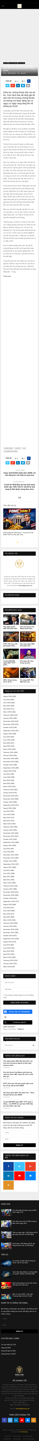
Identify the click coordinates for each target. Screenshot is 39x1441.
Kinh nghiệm (17, 1439)
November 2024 (8, 761)
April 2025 (6, 746)
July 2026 (6, 699)
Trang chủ (8, 1436)
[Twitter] (10, 1420)
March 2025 (7, 749)
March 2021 (7, 883)
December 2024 (8, 758)
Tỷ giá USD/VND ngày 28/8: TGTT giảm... (9, 662)
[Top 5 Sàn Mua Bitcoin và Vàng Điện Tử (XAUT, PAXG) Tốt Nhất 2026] (6, 1274)
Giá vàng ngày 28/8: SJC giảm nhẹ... (27, 645)
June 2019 (7, 948)
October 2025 (8, 727)
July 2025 (6, 737)
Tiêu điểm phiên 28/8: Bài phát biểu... (10, 627)
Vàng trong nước (27, 1436)
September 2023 (9, 805)
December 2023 (8, 796)
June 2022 (7, 852)
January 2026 (8, 718)
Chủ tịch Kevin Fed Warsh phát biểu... (27, 627)
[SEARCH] (33, 1045)
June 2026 (7, 702)
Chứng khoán (5, 1354)
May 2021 (6, 876)
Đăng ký (21, 1029)
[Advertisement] (19, 34)
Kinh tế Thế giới (13, 63)
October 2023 (8, 802)
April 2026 (6, 709)
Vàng (3, 1348)
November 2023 (8, 799)
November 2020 (8, 895)
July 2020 (6, 907)
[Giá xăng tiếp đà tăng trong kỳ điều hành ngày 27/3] (6, 1212)
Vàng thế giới (5, 1351)
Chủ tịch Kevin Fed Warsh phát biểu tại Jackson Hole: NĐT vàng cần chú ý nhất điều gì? (18, 1074)
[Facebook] (4, 1420)
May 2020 (6, 914)
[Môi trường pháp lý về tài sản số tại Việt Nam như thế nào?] (6, 1285)
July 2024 (6, 774)
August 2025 (7, 734)
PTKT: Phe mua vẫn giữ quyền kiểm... (10, 645)
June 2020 (7, 911)
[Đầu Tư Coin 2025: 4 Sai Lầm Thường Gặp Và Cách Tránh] (6, 1296)
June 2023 (7, 814)
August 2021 (7, 867)
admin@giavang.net (25, 585)
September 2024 (9, 768)
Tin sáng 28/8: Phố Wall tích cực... (27, 681)
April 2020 (6, 917)
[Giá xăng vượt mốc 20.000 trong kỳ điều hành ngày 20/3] (6, 1223)
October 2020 (8, 898)
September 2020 (9, 901)
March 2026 (7, 712)
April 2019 (6, 954)
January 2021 (8, 889)
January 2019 (8, 963)
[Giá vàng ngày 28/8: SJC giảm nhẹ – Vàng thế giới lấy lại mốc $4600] (28, 637)
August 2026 (7, 696)
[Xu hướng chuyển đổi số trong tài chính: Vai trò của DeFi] (6, 1263)
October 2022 (8, 839)
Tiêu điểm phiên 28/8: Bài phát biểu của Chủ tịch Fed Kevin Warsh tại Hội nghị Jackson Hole (18, 1063)
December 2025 (8, 721)
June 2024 (7, 777)
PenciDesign (24, 1432)
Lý (6, 73)
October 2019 (8, 935)
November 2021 (8, 858)
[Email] (27, 1420)
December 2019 (8, 929)
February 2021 (8, 886)
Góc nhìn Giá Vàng (28, 1439)
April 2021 (6, 880)
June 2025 (7, 740)
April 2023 (6, 820)
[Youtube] (22, 1420)
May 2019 (6, 951)
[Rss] (33, 1420)
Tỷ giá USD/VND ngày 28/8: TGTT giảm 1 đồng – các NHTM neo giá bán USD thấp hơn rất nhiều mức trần (18, 1104)
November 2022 (8, 836)
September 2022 (9, 842)
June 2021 (7, 873)
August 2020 (7, 904)
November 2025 (8, 724)
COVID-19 (17, 448)
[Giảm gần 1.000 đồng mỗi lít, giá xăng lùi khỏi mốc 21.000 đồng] (6, 1246)
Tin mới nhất (21, 63)
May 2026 (6, 706)
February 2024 (8, 789)
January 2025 (8, 755)
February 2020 (8, 923)
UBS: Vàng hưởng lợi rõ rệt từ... (10, 681)
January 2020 (8, 926)
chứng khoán (8, 448)
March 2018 (7, 966)
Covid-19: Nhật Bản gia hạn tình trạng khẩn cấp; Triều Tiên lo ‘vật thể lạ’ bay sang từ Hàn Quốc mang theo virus (19, 487)
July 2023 (6, 811)
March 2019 (7, 957)
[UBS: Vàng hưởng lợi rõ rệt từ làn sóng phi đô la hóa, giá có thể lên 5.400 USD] (11, 673)
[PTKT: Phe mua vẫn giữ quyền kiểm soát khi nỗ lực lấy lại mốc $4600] (11, 637)
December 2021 (8, 855)
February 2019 (8, 960)
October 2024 (8, 765)
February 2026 (8, 715)
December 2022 (8, 833)
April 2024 (6, 783)
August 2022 (7, 845)
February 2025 (8, 752)
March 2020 (7, 920)
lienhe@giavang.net (22, 1408)
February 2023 (8, 827)
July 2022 (6, 848)
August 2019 (7, 942)
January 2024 (8, 792)
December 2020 (8, 892)
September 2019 (9, 938)
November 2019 (8, 932)
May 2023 (6, 817)
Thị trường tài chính (10, 451)
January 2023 (8, 830)
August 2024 (7, 771)
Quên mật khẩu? (9, 1027)
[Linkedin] (16, 1420)
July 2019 (6, 945)
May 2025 (6, 743)
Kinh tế (5, 63)
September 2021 (9, 864)
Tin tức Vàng (16, 1436)
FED (24, 448)
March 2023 (7, 824)
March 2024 (7, 786)
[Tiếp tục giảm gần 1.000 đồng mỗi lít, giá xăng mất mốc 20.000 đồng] (6, 1234)
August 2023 (7, 808)
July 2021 (6, 870)
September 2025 (9, 730)
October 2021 (8, 861)
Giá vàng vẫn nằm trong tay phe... (26, 662)
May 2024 (6, 780)
